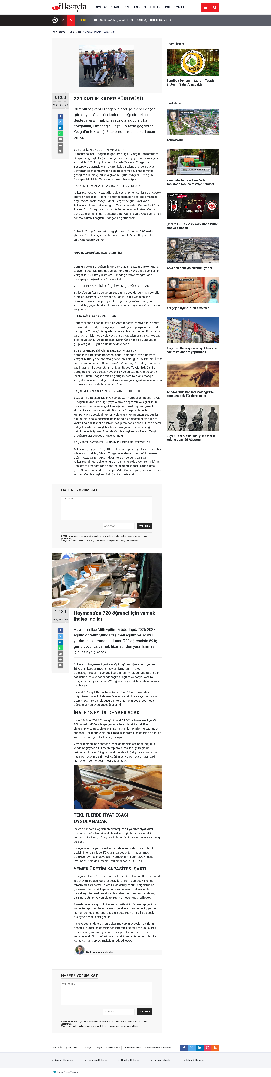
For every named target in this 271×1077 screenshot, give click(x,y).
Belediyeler (151, 7)
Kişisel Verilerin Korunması (158, 1047)
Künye (88, 1047)
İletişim (99, 1047)
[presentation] (63, 20)
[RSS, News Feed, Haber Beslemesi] (215, 1048)
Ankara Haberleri (64, 1060)
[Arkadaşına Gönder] (60, 139)
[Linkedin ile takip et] (200, 1048)
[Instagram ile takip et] (207, 1048)
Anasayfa (61, 32)
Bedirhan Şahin (95, 952)
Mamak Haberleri (195, 1060)
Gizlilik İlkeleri (113, 1047)
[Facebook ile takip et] (184, 1048)
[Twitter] (60, 122)
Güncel (116, 7)
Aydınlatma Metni (132, 1047)
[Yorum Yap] (60, 150)
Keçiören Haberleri (98, 1060)
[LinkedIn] (60, 127)
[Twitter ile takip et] (192, 1048)
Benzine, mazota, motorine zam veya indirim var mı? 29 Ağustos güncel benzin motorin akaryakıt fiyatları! (131, 20)
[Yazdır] (60, 145)
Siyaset (179, 7)
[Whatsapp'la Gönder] (60, 133)
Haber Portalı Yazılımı (67, 1072)
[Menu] (205, 7)
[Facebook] (60, 116)
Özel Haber (132, 7)
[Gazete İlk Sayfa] (69, 6)
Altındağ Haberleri (130, 1060)
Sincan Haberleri (162, 1060)
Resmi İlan (100, 7)
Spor (167, 7)
